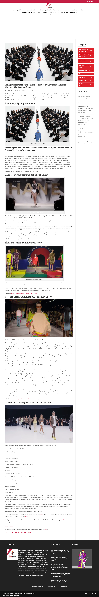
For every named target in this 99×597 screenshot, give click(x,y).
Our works (53, 12)
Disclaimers (64, 586)
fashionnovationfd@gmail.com (34, 575)
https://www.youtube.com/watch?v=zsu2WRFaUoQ (25, 399)
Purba (8, 90)
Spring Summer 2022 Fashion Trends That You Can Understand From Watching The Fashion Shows (35, 86)
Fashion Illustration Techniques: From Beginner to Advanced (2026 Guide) (85, 108)
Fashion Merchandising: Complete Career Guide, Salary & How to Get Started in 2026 (60, 574)
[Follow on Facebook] (83, 594)
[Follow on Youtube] (95, 594)
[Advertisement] (49, 27)
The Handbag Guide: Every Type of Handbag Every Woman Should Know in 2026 (86, 98)
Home (12, 10)
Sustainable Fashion (31, 10)
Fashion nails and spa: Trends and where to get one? (19, 532)
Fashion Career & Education (60, 10)
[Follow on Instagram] (86, 594)
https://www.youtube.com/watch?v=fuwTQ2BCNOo (25, 293)
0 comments (31, 90)
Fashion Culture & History (29, 12)
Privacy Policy (51, 586)
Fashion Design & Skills (45, 10)
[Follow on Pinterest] (92, 594)
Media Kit (60, 12)
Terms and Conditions (37, 586)
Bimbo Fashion (9, 526)
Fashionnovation (30, 593)
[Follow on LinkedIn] (89, 594)
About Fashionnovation (70, 12)
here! (26, 516)
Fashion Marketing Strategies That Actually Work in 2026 (59, 581)
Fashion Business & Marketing (78, 10)
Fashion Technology (43, 12)
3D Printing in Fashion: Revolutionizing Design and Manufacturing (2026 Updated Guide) (59, 567)
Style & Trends (20, 10)
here (41, 514)
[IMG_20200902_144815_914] (82, 568)
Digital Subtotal (14, 595)
